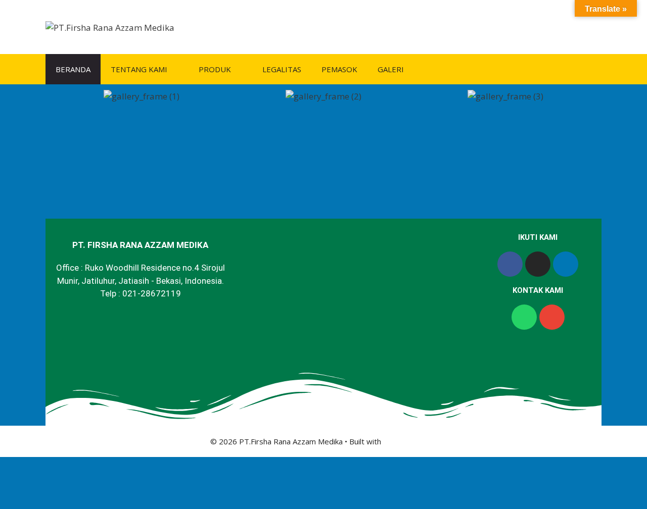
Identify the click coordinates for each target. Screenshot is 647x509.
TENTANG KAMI (139, 69)
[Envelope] (552, 317)
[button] (60, 96)
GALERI (391, 69)
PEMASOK (339, 69)
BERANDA (73, 69)
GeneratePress (410, 441)
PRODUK (215, 69)
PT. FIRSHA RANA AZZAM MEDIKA (140, 245)
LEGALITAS (281, 69)
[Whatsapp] (524, 317)
